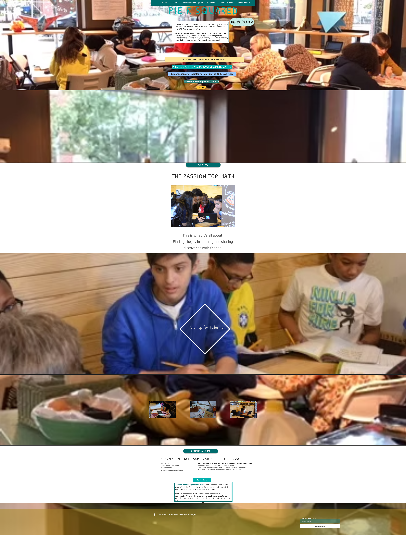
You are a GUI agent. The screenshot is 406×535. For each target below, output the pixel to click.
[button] (193, 2)
